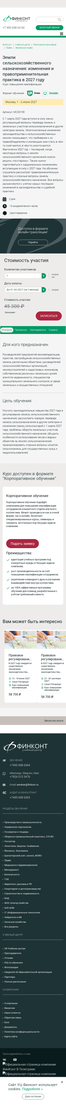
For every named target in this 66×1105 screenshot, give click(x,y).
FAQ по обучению (13, 962)
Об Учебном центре (14, 948)
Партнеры (9, 977)
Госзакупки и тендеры (16, 832)
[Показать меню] (61, 33)
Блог (6, 1022)
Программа (21, 330)
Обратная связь (12, 1017)
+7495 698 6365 (20, 797)
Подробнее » (32, 1089)
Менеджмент (11, 869)
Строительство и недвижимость (21, 893)
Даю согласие (33, 1096)
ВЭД (6, 898)
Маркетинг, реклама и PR (18, 884)
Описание (7, 330)
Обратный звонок (49, 27)
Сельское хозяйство (15, 922)
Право (9, 48)
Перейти (33, 242)
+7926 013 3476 (20, 776)
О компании (11, 1003)
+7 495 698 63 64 (13, 27)
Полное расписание (15, 981)
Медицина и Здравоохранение (20, 865)
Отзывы (8, 958)
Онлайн (53, 93)
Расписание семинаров (44, 44)
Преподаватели (38, 330)
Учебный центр (22, 44)
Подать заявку (22, 544)
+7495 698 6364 (20, 765)
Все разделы (11, 926)
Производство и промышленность (23, 822)
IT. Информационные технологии (22, 912)
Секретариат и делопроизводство (22, 888)
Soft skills (9, 908)
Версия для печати (54, 720)
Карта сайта (10, 1036)
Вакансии (9, 1008)
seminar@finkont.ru (28, 784)
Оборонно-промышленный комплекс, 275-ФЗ (29, 836)
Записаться (48, 316)
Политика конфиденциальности (21, 1031)
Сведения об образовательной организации (28, 972)
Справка (53, 330)
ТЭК (6, 879)
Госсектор (9, 841)
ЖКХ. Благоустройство (16, 903)
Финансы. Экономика (16, 850)
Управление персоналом (17, 827)
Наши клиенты (12, 1012)
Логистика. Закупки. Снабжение (21, 846)
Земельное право (24, 48)
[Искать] (59, 19)
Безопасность (12, 874)
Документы (10, 1027)
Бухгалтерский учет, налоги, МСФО (23, 855)
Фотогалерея (11, 967)
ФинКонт (7, 44)
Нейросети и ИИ (13, 917)
